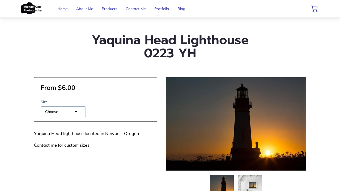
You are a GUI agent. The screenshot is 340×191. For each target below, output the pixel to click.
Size (44, 102)
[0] (314, 9)
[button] (63, 112)
